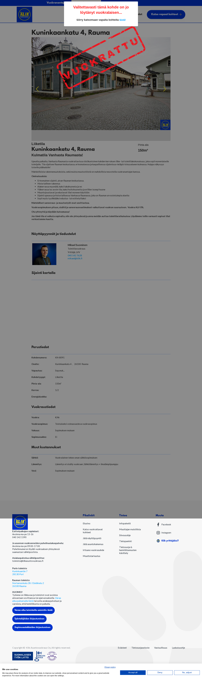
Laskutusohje (178, 647)
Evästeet (122, 647)
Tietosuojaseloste (140, 647)
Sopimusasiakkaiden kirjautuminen (32, 627)
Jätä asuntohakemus (93, 544)
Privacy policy (110, 667)
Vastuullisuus (160, 647)
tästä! (122, 20)
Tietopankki (125, 541)
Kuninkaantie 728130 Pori (19, 573)
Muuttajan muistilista (130, 529)
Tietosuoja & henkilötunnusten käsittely (127, 550)
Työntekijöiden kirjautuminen (29, 619)
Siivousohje (125, 535)
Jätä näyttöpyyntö (92, 538)
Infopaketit (125, 523)
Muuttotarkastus (91, 555)
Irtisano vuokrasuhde (93, 550)
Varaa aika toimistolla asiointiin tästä (33, 610)
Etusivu (86, 523)
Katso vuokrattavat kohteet (93, 531)
